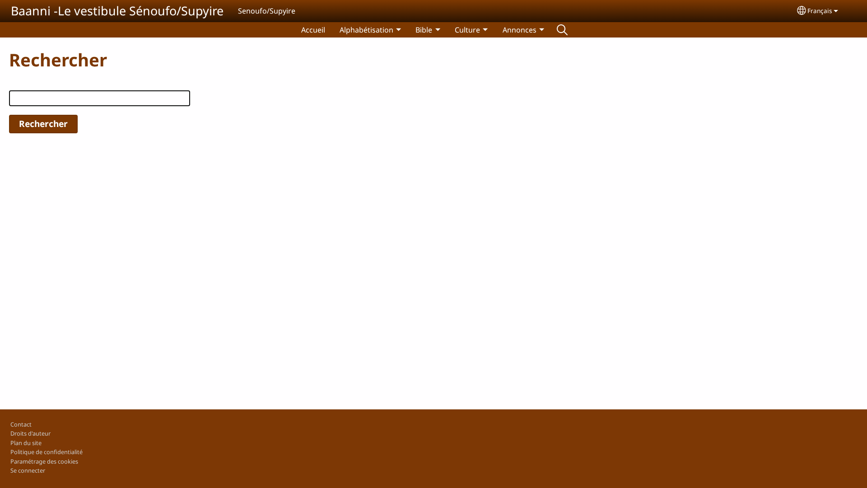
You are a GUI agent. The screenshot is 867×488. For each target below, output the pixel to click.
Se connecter (27, 470)
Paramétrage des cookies (44, 461)
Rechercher (562, 30)
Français (819, 10)
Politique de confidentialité (46, 452)
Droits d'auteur (30, 433)
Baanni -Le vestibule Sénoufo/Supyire (117, 10)
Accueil (313, 30)
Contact (21, 424)
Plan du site (26, 443)
